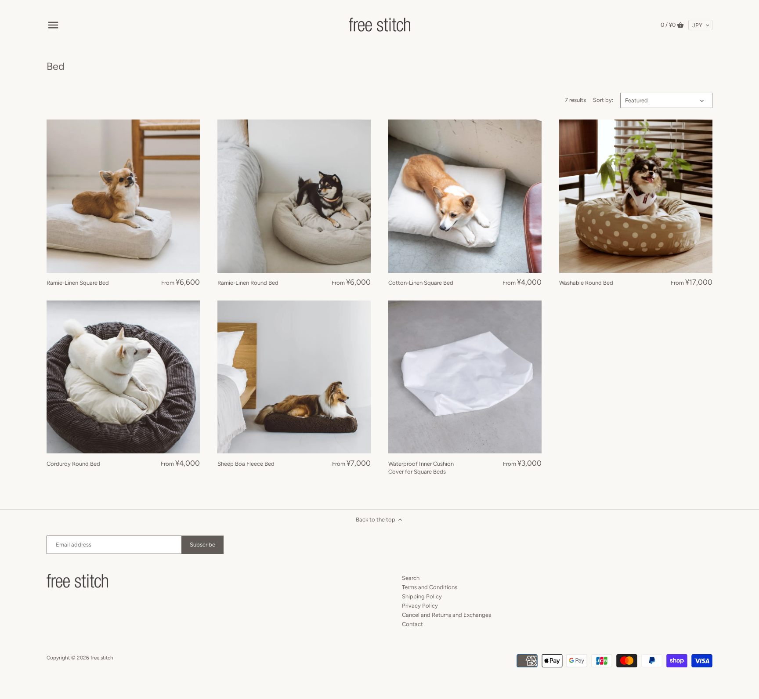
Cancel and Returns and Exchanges (446, 615)
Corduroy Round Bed (73, 463)
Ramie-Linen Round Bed (247, 282)
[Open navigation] (53, 25)
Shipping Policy (422, 596)
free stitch (101, 658)
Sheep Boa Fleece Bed (246, 463)
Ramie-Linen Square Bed (78, 282)
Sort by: (603, 100)
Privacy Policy (420, 605)
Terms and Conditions (429, 587)
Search (410, 578)
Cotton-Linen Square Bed (420, 282)
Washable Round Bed (586, 282)
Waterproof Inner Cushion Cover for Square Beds (421, 467)
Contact (412, 624)
